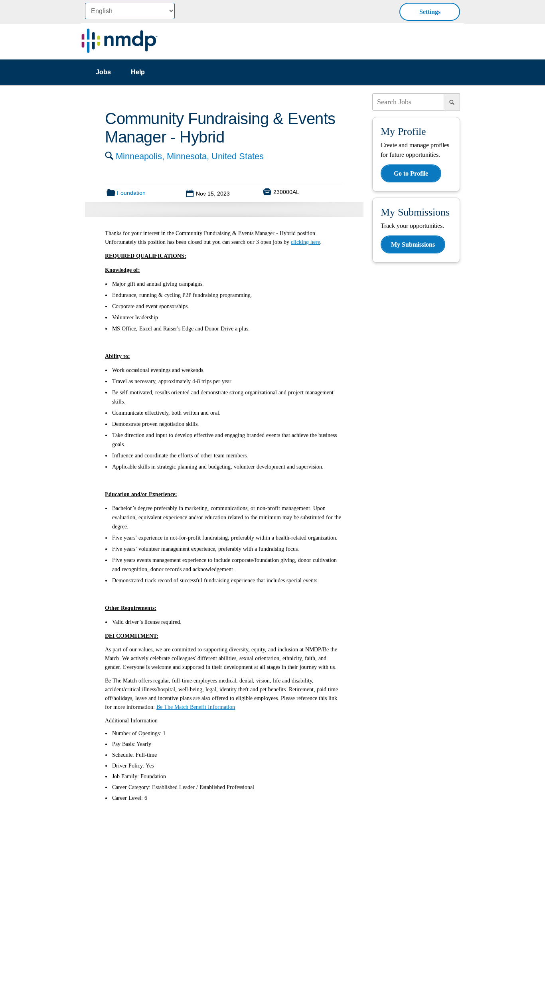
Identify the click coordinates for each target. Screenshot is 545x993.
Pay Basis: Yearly (131, 744)
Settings (429, 11)
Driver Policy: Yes (133, 766)
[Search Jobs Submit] (452, 102)
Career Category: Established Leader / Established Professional (183, 787)
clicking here (305, 242)
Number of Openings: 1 (139, 733)
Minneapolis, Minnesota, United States (190, 156)
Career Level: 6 (129, 798)
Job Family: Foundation (139, 776)
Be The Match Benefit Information (195, 707)
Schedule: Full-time (134, 755)
